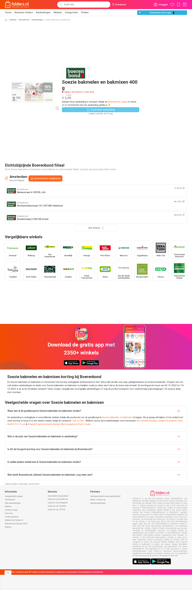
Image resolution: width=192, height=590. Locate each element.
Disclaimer (50, 572)
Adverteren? (10, 499)
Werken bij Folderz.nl (14, 520)
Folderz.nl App (11, 510)
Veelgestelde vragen (14, 496)
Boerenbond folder (117, 101)
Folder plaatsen (12, 517)
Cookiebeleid (97, 572)
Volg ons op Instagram (58, 502)
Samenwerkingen (98, 503)
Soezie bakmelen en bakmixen (117, 417)
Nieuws (8, 527)
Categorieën (71, 12)
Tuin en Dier (78, 420)
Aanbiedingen (43, 12)
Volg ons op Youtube (57, 506)
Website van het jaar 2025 (16, 523)
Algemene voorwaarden (66, 572)
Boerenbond (24, 20)
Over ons (9, 513)
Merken (8, 506)
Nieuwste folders (24, 12)
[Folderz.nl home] (17, 4)
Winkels (58, 12)
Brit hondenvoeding (146, 420)
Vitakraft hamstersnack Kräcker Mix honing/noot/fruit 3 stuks (59, 424)
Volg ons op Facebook (58, 499)
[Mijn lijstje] (184, 4)
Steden (85, 12)
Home (8, 12)
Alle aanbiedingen (12, 503)
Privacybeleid (84, 572)
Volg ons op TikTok (56, 509)
